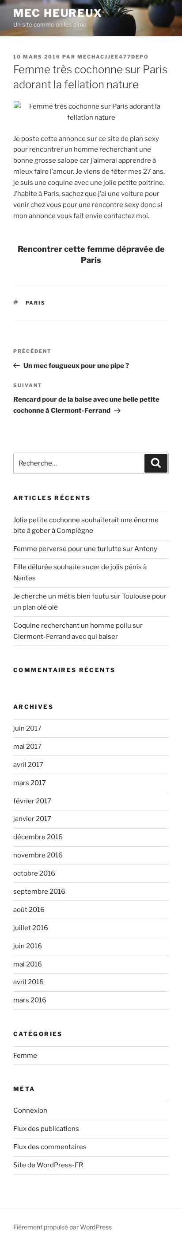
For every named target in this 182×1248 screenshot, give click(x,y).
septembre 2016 (39, 892)
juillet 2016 (30, 928)
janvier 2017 (32, 819)
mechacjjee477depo (113, 57)
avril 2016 (28, 982)
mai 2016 (27, 964)
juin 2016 (27, 946)
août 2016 (29, 910)
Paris (36, 303)
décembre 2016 (38, 837)
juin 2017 (27, 728)
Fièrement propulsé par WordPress (62, 1227)
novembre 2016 (38, 855)
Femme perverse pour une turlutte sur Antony (85, 549)
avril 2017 (28, 765)
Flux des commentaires (50, 1147)
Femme (25, 1056)
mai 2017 (27, 747)
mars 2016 (29, 1000)
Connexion (30, 1111)
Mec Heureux (57, 13)
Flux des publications (46, 1129)
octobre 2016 (34, 873)
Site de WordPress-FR (48, 1165)
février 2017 (32, 801)
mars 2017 (29, 783)
